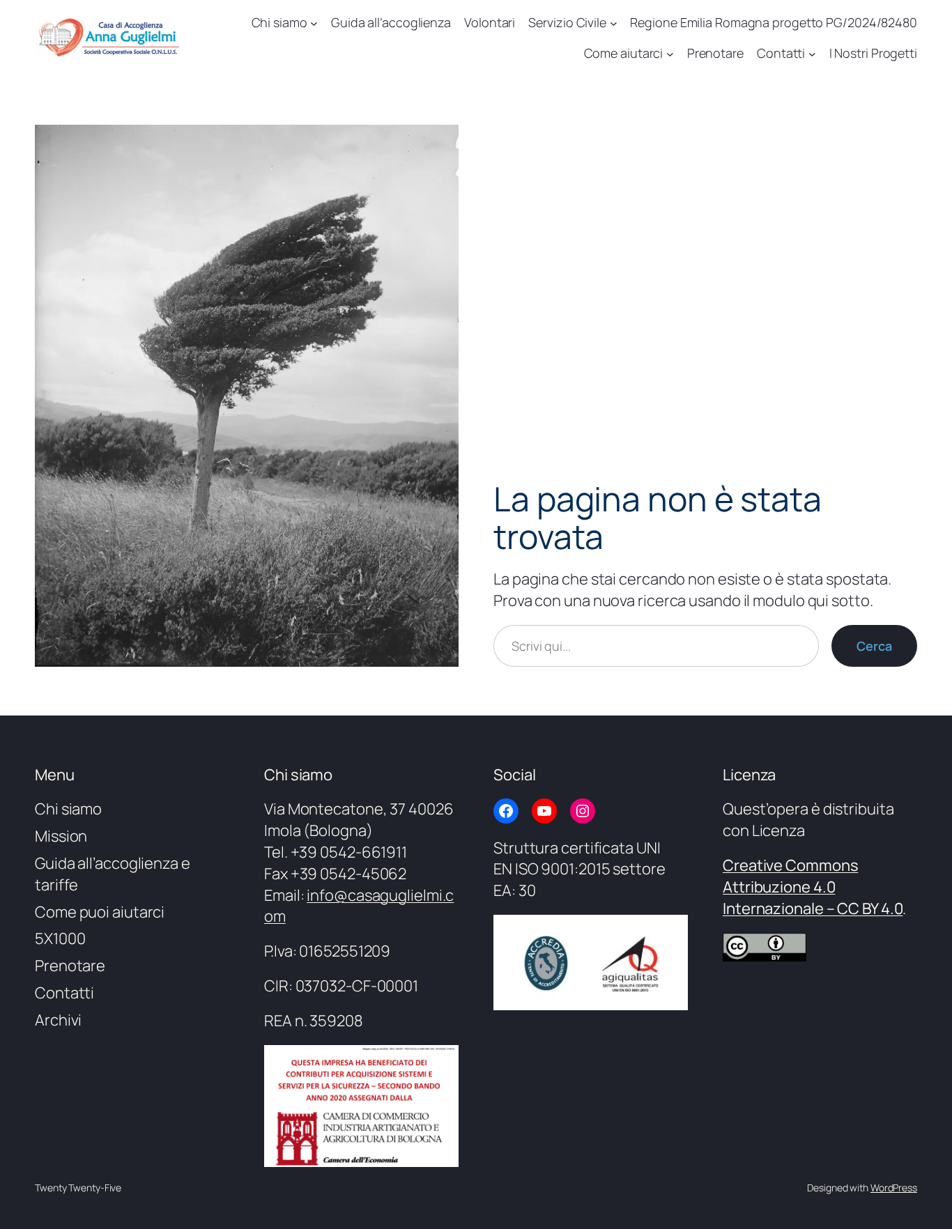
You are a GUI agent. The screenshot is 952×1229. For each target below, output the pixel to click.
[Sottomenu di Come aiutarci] (670, 54)
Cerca (874, 645)
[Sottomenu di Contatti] (812, 54)
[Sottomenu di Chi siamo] (314, 22)
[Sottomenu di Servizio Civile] (613, 22)
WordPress (893, 1187)
